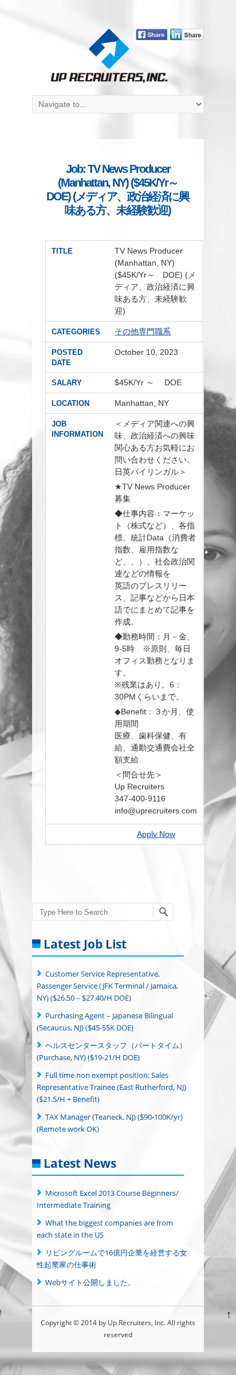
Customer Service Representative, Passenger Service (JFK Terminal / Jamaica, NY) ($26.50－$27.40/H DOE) (107, 986)
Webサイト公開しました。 (90, 1282)
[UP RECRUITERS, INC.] (109, 57)
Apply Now (156, 834)
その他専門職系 (143, 331)
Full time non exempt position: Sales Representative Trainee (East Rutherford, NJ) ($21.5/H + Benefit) (111, 1087)
